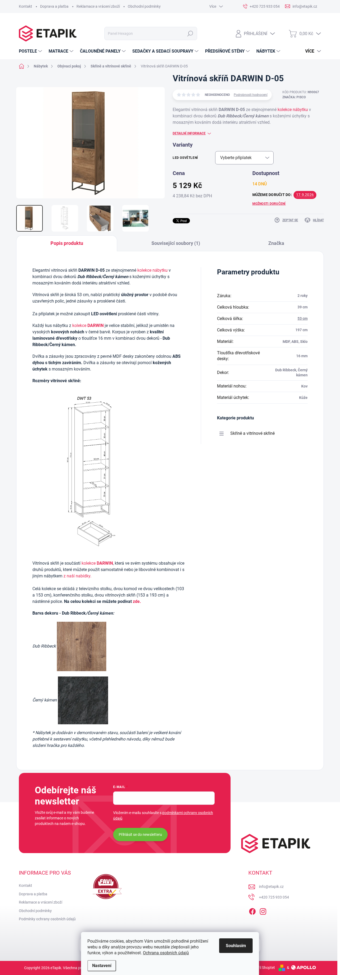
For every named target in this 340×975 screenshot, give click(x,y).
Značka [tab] (276, 243)
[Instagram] (263, 910)
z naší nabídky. (77, 575)
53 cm (303, 318)
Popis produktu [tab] (66, 243)
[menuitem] (31, 51)
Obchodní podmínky (144, 6)
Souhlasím (236, 945)
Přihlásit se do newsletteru (140, 834)
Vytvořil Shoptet (262, 967)
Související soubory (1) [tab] (175, 243)
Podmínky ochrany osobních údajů (47, 919)
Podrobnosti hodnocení (250, 95)
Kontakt (25, 6)
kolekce (88, 325)
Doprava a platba (54, 6)
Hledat (190, 33)
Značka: (294, 97)
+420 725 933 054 (274, 897)
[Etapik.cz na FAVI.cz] (106, 886)
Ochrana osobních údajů (166, 952)
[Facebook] (252, 910)
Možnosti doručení (269, 204)
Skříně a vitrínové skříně (252, 433)
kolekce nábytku (293, 109)
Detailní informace (189, 133)
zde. (137, 601)
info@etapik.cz (271, 886)
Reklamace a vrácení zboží (98, 6)
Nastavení (101, 965)
